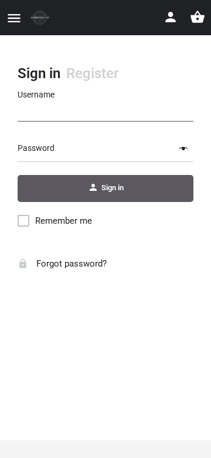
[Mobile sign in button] (170, 17)
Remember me (63, 220)
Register (92, 73)
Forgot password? (70, 263)
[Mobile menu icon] (14, 17)
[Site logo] (41, 17)
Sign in (39, 73)
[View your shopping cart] (197, 17)
